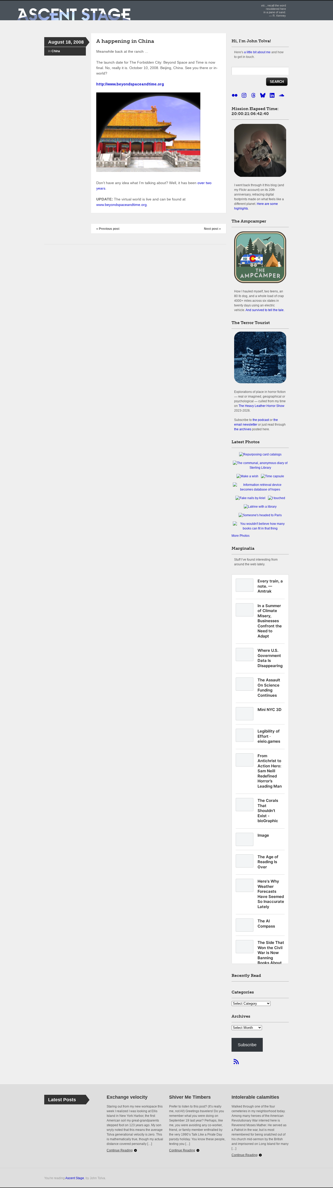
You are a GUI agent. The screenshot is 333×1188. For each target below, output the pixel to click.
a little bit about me (257, 52)
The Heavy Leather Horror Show (261, 406)
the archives (242, 429)
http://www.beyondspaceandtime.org (130, 84)
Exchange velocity (127, 1097)
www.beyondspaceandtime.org (121, 205)
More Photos (240, 536)
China (56, 51)
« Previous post (107, 229)
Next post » (212, 229)
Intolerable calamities (255, 1097)
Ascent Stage (74, 1178)
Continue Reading (120, 1150)
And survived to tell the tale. (265, 310)
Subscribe (247, 1044)
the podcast (261, 420)
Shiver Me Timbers (190, 1097)
